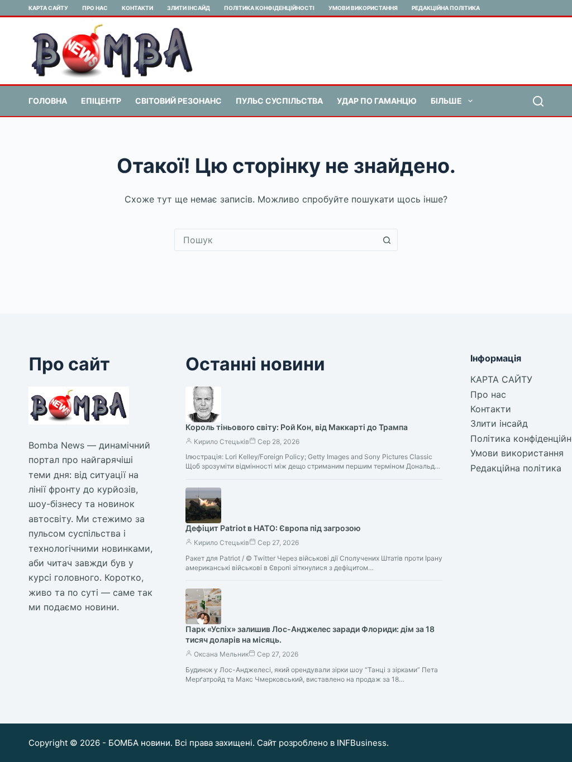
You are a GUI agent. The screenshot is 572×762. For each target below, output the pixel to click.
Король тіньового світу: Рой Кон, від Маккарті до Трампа (296, 427)
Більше (446, 100)
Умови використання (363, 7)
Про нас (95, 7)
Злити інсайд (188, 7)
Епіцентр (101, 100)
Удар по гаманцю (377, 100)
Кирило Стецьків (221, 441)
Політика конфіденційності (269, 7)
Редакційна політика (446, 7)
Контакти (137, 7)
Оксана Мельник (221, 654)
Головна (47, 100)
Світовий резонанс (178, 100)
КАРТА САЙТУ (48, 7)
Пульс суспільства (279, 100)
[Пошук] (538, 101)
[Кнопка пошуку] (386, 239)
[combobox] (275, 240)
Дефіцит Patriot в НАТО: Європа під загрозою (273, 528)
